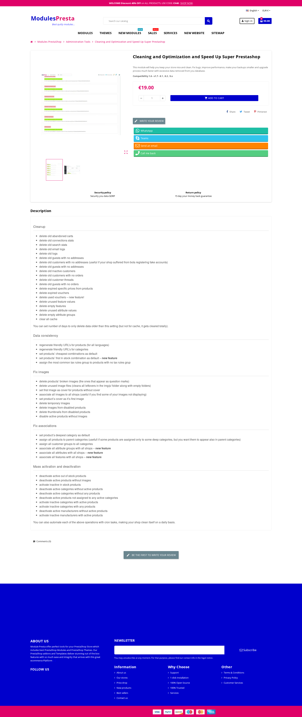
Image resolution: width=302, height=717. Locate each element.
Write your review (151, 121)
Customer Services (233, 682)
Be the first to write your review (153, 555)
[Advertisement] (105, 608)
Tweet (247, 111)
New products (124, 687)
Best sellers (122, 692)
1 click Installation (179, 677)
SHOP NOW (186, 3)
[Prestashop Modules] (53, 20)
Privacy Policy (231, 677)
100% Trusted (177, 687)
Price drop (122, 682)
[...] (54, 660)
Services (174, 692)
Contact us (122, 698)
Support (174, 672)
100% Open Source (180, 682)
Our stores (122, 677)
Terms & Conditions (234, 672)
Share (232, 111)
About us (121, 672)
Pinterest (262, 111)
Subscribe (250, 650)
